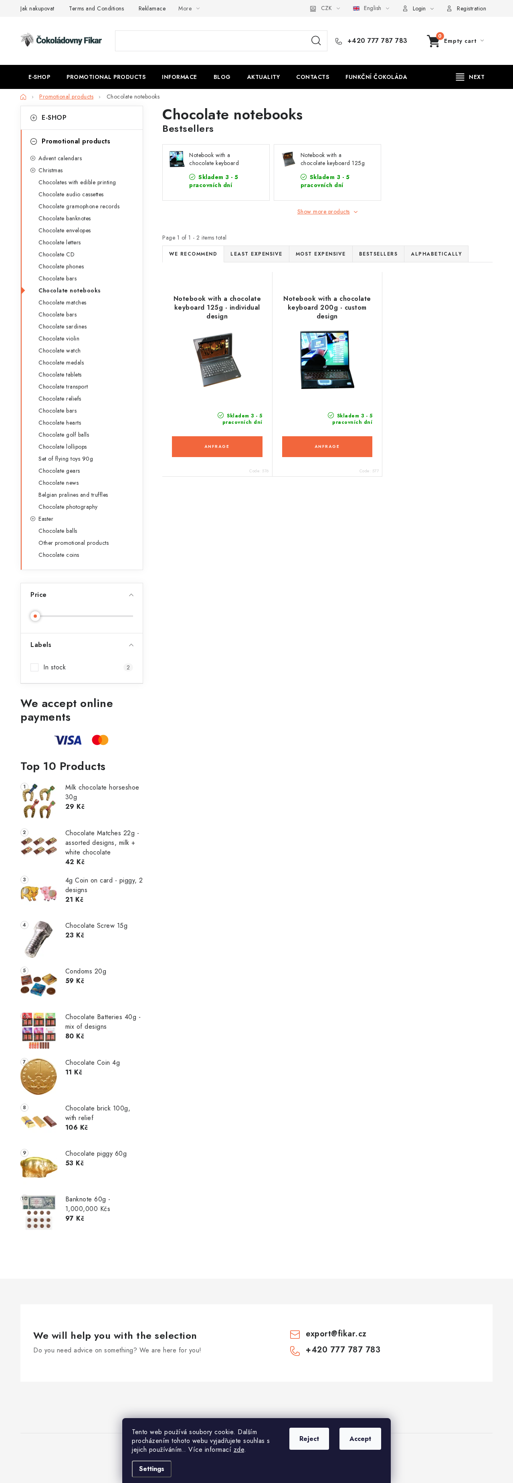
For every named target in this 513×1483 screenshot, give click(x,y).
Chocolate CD (56, 254)
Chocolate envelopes (64, 230)
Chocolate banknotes (64, 218)
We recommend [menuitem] (193, 254)
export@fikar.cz (336, 1334)
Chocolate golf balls (63, 435)
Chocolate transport (63, 387)
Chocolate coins (58, 555)
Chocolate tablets (60, 375)
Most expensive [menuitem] (321, 254)
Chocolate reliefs (59, 399)
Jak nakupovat (37, 8)
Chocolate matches (62, 302)
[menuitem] (39, 77)
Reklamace (152, 8)
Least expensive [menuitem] (256, 254)
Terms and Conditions (96, 8)
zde (239, 1449)
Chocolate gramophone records (78, 206)
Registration (471, 8)
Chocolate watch (59, 351)
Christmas (50, 170)
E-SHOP (54, 117)
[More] (470, 77)
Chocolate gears (59, 471)
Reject (309, 1438)
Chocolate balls (57, 531)
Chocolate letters (59, 242)
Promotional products (76, 141)
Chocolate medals (61, 363)
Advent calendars (60, 158)
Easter (45, 519)
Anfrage (217, 446)
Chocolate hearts (59, 423)
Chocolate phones (61, 266)
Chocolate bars (57, 278)
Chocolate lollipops (62, 447)
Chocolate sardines (62, 326)
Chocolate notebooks (69, 290)
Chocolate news (58, 483)
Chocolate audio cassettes (71, 194)
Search (316, 40)
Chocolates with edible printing (77, 182)
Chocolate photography (68, 507)
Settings (151, 1468)
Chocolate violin (58, 338)
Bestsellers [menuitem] (378, 254)
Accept (360, 1438)
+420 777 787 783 (376, 41)
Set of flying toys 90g (65, 459)
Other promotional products (73, 543)
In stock (86, 667)
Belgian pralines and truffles (73, 495)
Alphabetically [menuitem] (436, 254)
